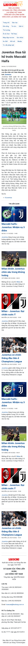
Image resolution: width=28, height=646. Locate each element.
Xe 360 (5, 41)
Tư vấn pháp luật (8, 45)
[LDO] (14, 214)
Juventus (8, 74)
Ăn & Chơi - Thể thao (10, 34)
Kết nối (12, 41)
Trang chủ (6, 23)
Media (20, 41)
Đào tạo (15, 23)
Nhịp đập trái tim (8, 38)
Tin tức (13, 26)
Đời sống (6, 26)
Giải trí (21, 26)
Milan (18, 282)
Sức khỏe (20, 38)
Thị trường (6, 30)
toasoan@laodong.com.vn (15, 604)
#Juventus (8, 198)
